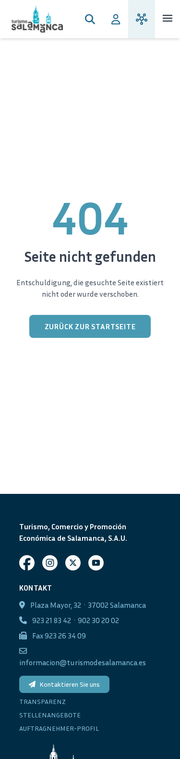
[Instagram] (50, 562)
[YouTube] (96, 562)
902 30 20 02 (98, 620)
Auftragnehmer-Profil (59, 728)
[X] (73, 562)
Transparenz (42, 701)
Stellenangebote (50, 715)
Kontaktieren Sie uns (69, 684)
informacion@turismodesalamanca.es (82, 662)
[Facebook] (27, 562)
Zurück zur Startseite (90, 326)
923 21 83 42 (51, 620)
